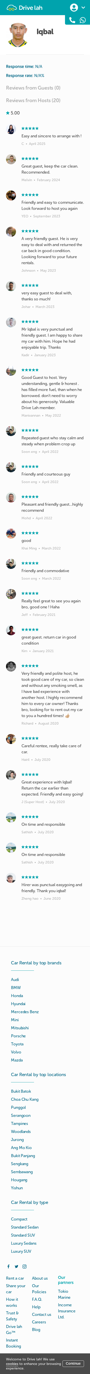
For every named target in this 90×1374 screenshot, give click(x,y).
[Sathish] (11, 817)
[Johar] (11, 286)
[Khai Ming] (11, 534)
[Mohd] (11, 497)
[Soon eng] (11, 431)
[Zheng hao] (11, 878)
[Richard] (11, 666)
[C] (11, 129)
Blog (36, 1329)
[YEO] (11, 195)
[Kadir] (11, 322)
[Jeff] (11, 594)
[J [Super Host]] (11, 775)
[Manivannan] (11, 371)
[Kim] (11, 630)
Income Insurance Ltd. (67, 1311)
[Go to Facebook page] (8, 1266)
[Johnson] (11, 232)
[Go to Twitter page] (16, 1266)
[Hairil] (11, 739)
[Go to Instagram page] (24, 1266)
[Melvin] (11, 159)
